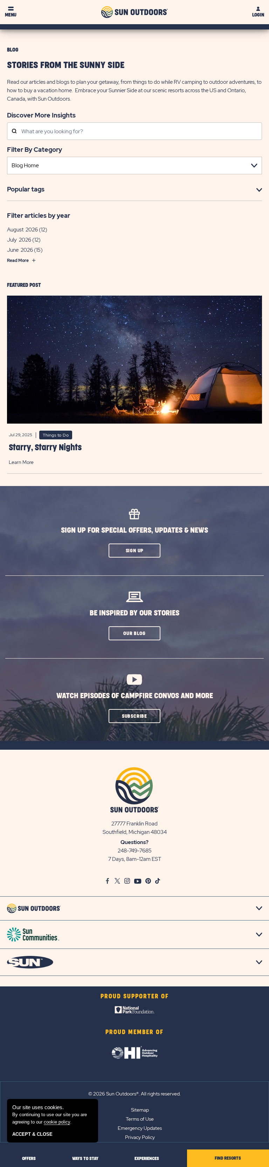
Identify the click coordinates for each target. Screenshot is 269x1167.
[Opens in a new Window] (134, 1011)
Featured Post (24, 285)
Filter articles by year (38, 215)
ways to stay (85, 1158)
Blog (12, 50)
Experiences (146, 1158)
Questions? (134, 842)
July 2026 (19, 239)
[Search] (14, 131)
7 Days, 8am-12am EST (134, 859)
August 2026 (22, 229)
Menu (10, 15)
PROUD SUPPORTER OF (135, 996)
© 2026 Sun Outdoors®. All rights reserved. (134, 1094)
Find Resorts (228, 1158)
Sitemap (140, 1110)
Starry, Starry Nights (45, 448)
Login (258, 15)
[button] (134, 551)
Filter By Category (34, 150)
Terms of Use (140, 1119)
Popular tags (25, 189)
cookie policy (57, 1122)
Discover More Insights (41, 115)
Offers (29, 1158)
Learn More (21, 462)
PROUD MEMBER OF (134, 1032)
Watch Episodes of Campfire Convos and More (134, 696)
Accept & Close (32, 1134)
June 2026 (20, 250)
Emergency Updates (140, 1128)
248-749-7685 (135, 850)
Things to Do (56, 435)
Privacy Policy (140, 1137)
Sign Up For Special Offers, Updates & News (134, 530)
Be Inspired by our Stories (134, 613)
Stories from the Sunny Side (65, 65)
